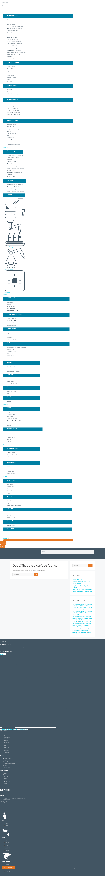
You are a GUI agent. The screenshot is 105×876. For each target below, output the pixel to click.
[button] (36, 9)
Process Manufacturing (85, 621)
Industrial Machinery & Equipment (12, 219)
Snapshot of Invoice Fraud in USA (81, 581)
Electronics (7, 292)
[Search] (36, 574)
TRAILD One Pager (77, 583)
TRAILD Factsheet (77, 579)
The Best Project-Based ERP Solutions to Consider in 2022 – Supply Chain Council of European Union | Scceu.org (82, 605)
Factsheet (3, 553)
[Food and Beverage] (15, 245)
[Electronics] (15, 290)
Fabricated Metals (9, 269)
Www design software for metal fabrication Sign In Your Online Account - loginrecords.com (80, 630)
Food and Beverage (9, 247)
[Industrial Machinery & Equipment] (15, 217)
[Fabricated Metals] (15, 267)
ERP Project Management (80, 609)
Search (43, 551)
